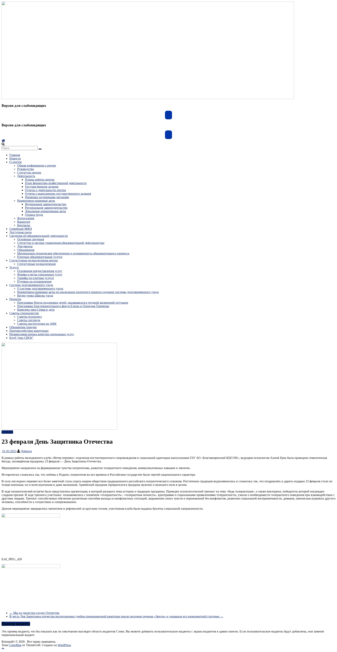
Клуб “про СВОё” (21, 337)
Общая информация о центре (36, 165)
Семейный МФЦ (20, 228)
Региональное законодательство (46, 207)
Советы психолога (29, 316)
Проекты (15, 299)
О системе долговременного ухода (40, 288)
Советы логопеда (28, 320)
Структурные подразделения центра (33, 260)
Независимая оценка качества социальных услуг (41, 334)
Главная (14, 155)
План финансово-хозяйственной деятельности (56, 183)
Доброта (26, 451)
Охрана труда (34, 214)
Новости (15, 158)
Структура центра (29, 172)
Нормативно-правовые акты (36, 200)
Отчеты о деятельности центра (45, 190)
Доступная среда (20, 232)
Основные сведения (30, 239)
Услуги (14, 267)
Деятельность (26, 176)
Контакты (23, 225)
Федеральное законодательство (45, 204)
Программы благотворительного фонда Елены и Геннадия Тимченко (63, 306)
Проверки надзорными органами (47, 197)
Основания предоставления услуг (39, 271)
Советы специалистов (24, 313)
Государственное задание (42, 186)
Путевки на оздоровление (34, 281)
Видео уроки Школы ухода (35, 295)
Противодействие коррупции (29, 330)
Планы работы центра (39, 179)
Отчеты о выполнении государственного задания (58, 193)
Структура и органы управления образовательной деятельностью (60, 242)
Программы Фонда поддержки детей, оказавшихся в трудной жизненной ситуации (72, 302)
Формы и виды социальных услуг (39, 274)
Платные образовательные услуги (39, 257)
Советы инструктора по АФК (37, 323)
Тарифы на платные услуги (35, 278)
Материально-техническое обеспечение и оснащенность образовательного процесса (73, 253)
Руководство (25, 169)
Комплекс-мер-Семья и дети (36, 309)
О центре (15, 162)
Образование (26, 250)
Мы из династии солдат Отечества (34, 613)
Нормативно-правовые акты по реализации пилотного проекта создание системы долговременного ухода (88, 292)
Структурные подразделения (36, 264)
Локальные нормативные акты (45, 211)
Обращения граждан (23, 327)
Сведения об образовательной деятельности (38, 235)
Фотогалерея (25, 218)
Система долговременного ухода (31, 285)
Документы (25, 246)
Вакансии (23, 221)
